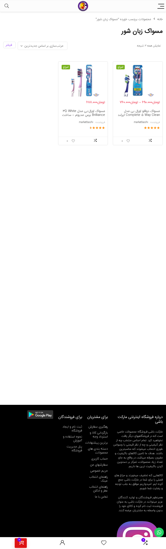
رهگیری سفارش (98, 426)
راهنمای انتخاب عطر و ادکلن (98, 488)
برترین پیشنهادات (96, 442)
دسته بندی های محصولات (98, 450)
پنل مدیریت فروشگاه (74, 448)
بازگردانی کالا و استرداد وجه (99, 434)
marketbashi (141, 122)
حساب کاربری (99, 458)
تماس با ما (101, 496)
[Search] (7, 6)
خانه (160, 19)
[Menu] (161, 6)
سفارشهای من (99, 464)
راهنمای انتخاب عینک (98, 478)
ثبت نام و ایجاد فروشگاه (72, 428)
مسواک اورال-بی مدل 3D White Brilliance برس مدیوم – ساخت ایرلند (83, 114)
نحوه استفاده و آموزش (72, 438)
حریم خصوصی (99, 470)
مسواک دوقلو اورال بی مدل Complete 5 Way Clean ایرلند (139, 113)
